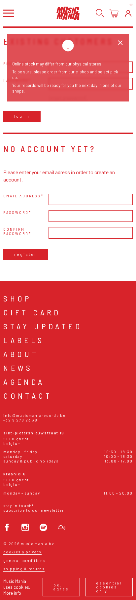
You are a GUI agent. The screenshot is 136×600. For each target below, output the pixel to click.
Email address (22, 196)
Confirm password (16, 231)
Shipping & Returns (23, 569)
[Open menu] (8, 13)
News (18, 368)
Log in (22, 116)
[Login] (128, 13)
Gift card (32, 312)
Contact (27, 395)
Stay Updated (42, 326)
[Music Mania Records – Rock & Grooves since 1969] (68, 13)
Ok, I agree (61, 586)
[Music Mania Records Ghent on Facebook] (7, 527)
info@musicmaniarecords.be (34, 415)
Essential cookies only (109, 586)
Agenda (24, 381)
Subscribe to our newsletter (33, 510)
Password (16, 212)
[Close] (120, 43)
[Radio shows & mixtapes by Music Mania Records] (61, 527)
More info (12, 593)
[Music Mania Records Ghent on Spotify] (43, 527)
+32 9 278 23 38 (20, 420)
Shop (17, 298)
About (21, 354)
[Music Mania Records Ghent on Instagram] (25, 527)
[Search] (100, 13)
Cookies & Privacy (22, 552)
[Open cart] (114, 13)
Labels (23, 340)
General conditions (24, 560)
